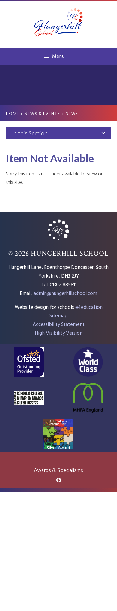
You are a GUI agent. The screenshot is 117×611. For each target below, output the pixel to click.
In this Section (30, 133)
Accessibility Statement (59, 325)
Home (13, 113)
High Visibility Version (58, 333)
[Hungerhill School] (58, 24)
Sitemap (59, 316)
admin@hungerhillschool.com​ (65, 294)
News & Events (42, 113)
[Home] (58, 241)
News (72, 113)
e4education (89, 307)
